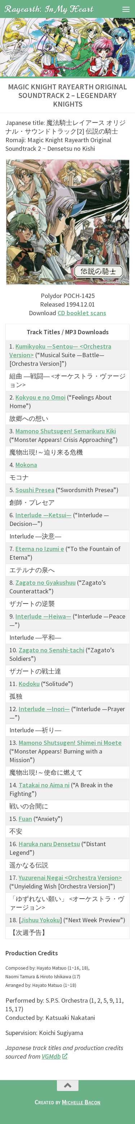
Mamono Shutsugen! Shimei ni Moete (70, 742)
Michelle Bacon (81, 1102)
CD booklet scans (82, 313)
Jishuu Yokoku (40, 920)
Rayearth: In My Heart (49, 9)
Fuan (25, 819)
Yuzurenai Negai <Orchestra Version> (70, 877)
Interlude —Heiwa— (43, 616)
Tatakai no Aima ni (44, 785)
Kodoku (29, 684)
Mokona (26, 465)
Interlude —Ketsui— (43, 515)
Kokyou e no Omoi (40, 397)
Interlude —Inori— (44, 709)
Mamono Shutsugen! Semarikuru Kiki (65, 431)
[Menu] (126, 9)
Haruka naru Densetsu (49, 844)
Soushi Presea (34, 490)
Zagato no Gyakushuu (45, 582)
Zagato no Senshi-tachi (51, 650)
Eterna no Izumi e (39, 549)
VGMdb (51, 1056)
